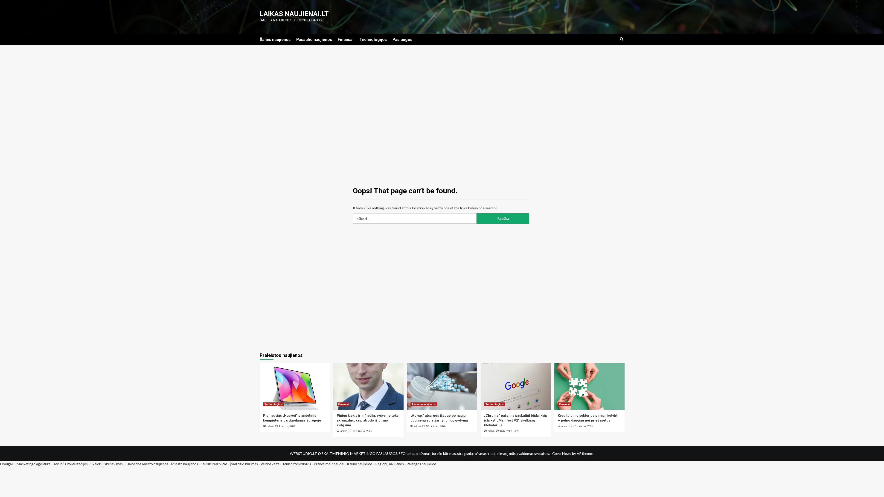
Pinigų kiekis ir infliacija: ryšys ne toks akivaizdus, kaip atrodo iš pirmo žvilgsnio (367, 420)
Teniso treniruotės (296, 464)
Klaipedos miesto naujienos (146, 464)
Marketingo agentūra (33, 464)
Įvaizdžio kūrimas (244, 464)
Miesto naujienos (184, 464)
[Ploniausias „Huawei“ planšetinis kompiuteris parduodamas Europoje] (295, 386)
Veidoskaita (270, 464)
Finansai (346, 39)
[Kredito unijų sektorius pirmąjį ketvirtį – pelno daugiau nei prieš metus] (589, 386)
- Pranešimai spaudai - (329, 464)
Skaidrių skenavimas (106, 464)
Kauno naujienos (359, 464)
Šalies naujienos (275, 39)
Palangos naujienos (421, 464)
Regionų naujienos (389, 464)
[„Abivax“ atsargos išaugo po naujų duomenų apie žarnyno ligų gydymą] (442, 386)
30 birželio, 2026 (362, 431)
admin (270, 426)
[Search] (622, 39)
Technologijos (373, 39)
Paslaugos (402, 39)
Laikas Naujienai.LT (294, 14)
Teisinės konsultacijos (70, 464)
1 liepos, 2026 (287, 426)
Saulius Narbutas (214, 464)
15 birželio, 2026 (583, 426)
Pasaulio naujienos (314, 39)
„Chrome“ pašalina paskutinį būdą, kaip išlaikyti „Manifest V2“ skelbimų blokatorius (515, 420)
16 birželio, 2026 (509, 431)
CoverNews (561, 453)
